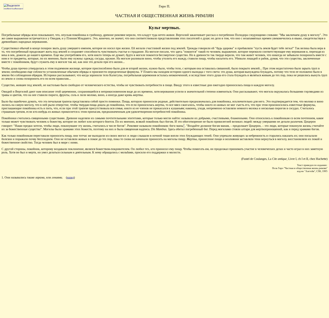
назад (70, 177)
